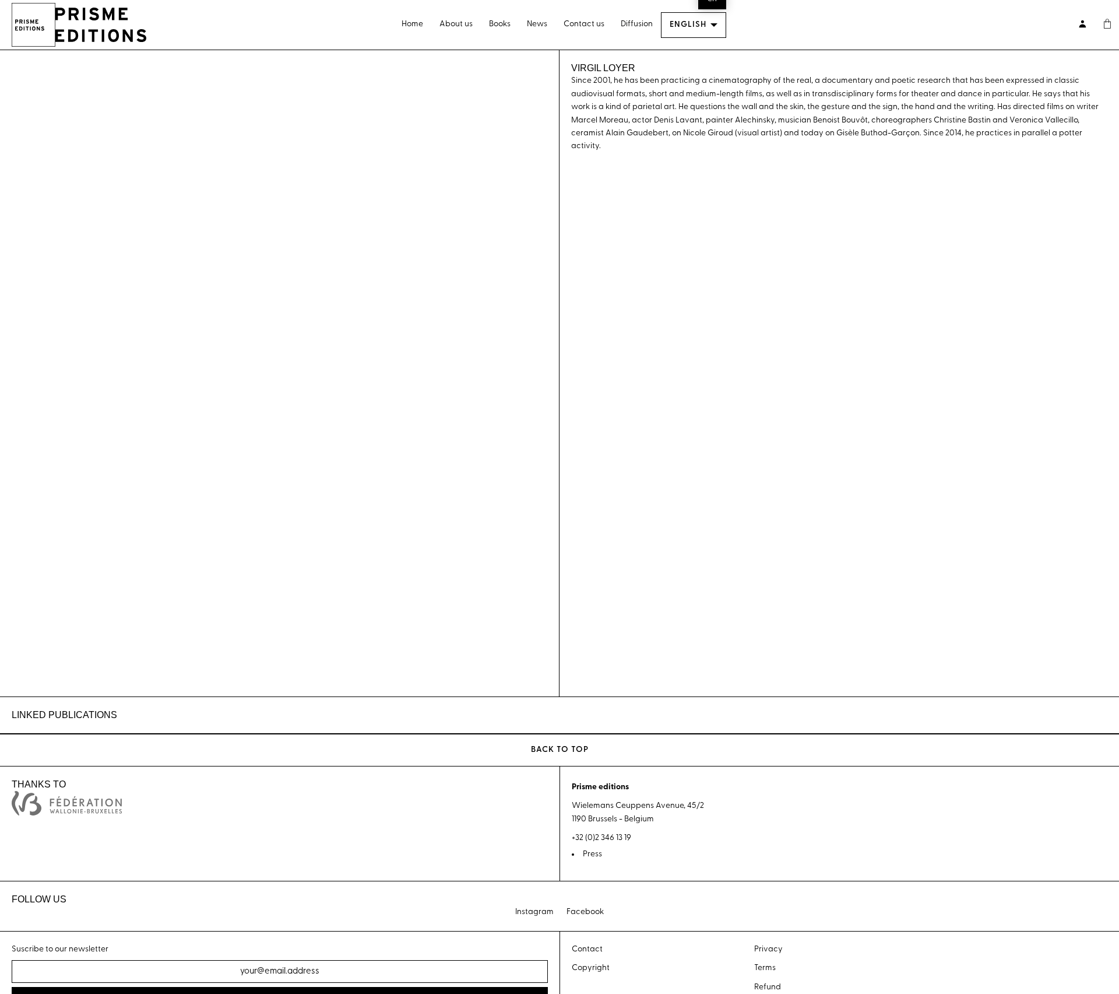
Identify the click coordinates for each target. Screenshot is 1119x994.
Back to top (560, 750)
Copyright (591, 968)
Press (592, 854)
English (688, 24)
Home (412, 24)
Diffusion (637, 24)
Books (500, 24)
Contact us (584, 24)
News (537, 24)
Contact (587, 949)
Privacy (768, 949)
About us (456, 24)
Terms (765, 968)
